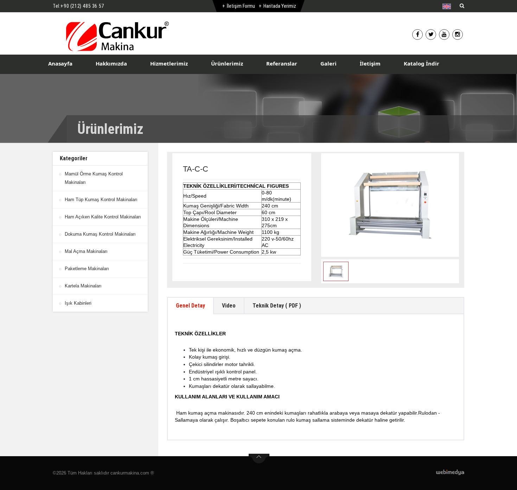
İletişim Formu (241, 6)
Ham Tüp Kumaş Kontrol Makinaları (101, 199)
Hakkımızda (111, 63)
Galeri (328, 63)
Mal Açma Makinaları (86, 251)
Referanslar (281, 63)
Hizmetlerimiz (169, 63)
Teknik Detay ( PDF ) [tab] (277, 305)
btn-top (259, 459)
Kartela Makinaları (83, 286)
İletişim (370, 63)
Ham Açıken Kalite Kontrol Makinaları (103, 216)
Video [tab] (229, 305)
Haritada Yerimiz (279, 6)
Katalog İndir (421, 63)
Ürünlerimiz (227, 63)
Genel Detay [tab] (190, 305)
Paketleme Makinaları (87, 268)
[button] (448, 6)
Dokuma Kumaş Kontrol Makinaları (100, 234)
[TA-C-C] (390, 205)
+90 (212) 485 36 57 (82, 6)
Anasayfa (60, 63)
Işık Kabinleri (78, 303)
